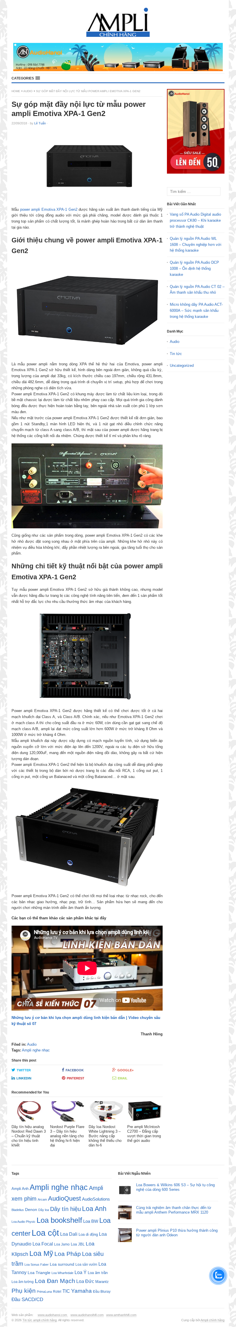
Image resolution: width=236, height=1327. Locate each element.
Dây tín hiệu (65, 1209)
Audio (28, 91)
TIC (66, 1291)
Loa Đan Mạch (55, 1280)
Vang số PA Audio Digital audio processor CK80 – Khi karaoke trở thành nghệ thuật (195, 220)
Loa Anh (94, 1208)
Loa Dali (68, 1234)
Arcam (42, 1199)
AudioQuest (64, 1198)
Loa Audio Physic (23, 1221)
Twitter (24, 1070)
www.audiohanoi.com (53, 1315)
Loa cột (45, 1232)
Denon (31, 1209)
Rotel (57, 1291)
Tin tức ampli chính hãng (39, 1320)
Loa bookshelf (59, 1220)
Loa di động (88, 1234)
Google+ (125, 1070)
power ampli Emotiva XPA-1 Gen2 (48, 209)
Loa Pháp (67, 1253)
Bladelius (18, 1210)
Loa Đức (85, 1281)
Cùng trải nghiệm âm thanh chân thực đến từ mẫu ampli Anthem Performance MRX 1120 (173, 1210)
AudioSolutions (96, 1199)
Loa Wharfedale (62, 1273)
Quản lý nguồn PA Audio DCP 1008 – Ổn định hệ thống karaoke (194, 268)
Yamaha (81, 1291)
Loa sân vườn (86, 1265)
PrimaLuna (44, 1291)
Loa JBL (78, 1244)
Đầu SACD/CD (27, 1299)
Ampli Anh (20, 1189)
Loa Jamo (62, 1244)
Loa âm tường (23, 1282)
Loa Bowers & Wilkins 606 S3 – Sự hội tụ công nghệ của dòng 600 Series (175, 1187)
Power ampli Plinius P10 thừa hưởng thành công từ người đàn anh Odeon (177, 1232)
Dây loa (43, 1210)
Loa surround (62, 1264)
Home (16, 91)
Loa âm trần (98, 1273)
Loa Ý (81, 1272)
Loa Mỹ (41, 1253)
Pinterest (75, 1078)
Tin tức (176, 354)
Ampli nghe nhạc (36, 1050)
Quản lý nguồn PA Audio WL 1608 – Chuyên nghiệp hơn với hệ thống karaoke (195, 244)
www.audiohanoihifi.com (87, 1315)
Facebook (75, 1070)
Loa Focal (43, 1243)
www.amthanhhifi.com (121, 1315)
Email (122, 1078)
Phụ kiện (24, 1290)
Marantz (102, 1282)
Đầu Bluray (102, 1292)
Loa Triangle (39, 1273)
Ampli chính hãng (212, 1320)
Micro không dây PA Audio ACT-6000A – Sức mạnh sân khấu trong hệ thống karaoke (196, 310)
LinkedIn (23, 1078)
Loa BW (90, 1221)
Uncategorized (182, 365)
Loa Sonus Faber (36, 1264)
